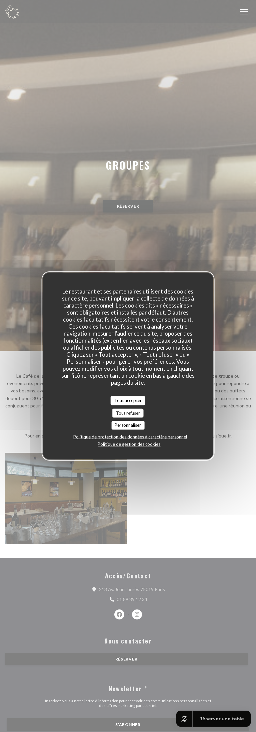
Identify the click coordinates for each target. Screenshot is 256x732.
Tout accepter (128, 400)
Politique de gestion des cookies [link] (129, 443)
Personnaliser (128, 425)
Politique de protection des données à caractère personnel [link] (130, 436)
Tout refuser (128, 412)
